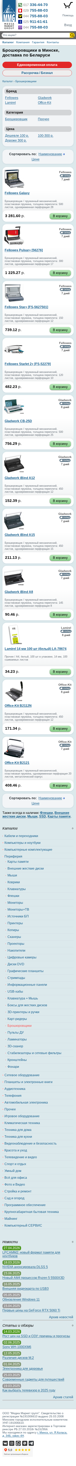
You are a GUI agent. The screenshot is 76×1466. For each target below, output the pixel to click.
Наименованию (50, 154)
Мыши (12, 875)
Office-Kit (44, 102)
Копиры (13, 930)
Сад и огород (14, 1198)
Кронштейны (17, 1060)
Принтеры (15, 923)
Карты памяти (18, 861)
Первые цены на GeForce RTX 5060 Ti (31, 1310)
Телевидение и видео (20, 1157)
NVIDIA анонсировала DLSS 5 (25, 1267)
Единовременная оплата (37, 65)
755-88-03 (39, 10)
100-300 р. (45, 135)
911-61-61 (39, 21)
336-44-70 (39, 5)
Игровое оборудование (22, 1116)
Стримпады (16, 978)
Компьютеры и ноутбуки (22, 842)
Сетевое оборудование (22, 1075)
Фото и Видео (14, 1184)
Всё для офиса (15, 1177)
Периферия (13, 856)
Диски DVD (15, 964)
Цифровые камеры (21, 957)
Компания (23, 42)
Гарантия (38, 42)
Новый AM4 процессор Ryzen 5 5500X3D (33, 1277)
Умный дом (12, 1171)
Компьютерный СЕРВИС (23, 1225)
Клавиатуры (16, 889)
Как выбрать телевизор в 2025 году (28, 1390)
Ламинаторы (17, 1039)
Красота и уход (15, 1150)
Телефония (12, 1095)
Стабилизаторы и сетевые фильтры (34, 1053)
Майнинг (10, 1218)
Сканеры (14, 937)
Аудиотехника (14, 1089)
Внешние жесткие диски (25, 868)
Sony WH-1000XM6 (16, 1347)
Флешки (13, 896)
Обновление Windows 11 (21, 1299)
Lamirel (10, 102)
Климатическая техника (22, 1123)
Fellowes (11, 98)
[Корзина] (68, 6)
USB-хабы (15, 991)
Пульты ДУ (15, 1032)
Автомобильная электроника (26, 1102)
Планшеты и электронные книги (28, 1082)
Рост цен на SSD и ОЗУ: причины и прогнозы (36, 1336)
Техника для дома (17, 1130)
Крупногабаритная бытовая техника (31, 1212)
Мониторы (15, 902)
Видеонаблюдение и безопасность (30, 1143)
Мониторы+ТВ (18, 909)
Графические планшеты (25, 971)
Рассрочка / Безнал (37, 73)
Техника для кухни (18, 1136)
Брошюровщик (16, 119)
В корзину (60, 216)
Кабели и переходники (21, 836)
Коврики (13, 882)
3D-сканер (15, 1046)
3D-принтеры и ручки (23, 1012)
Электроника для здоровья (22, 1368)
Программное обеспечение (25, 1205)
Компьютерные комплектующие (28, 849)
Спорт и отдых (15, 1164)
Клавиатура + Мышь (22, 998)
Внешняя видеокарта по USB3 (25, 1288)
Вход (68, 25)
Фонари (13, 1066)
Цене (36, 159)
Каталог (8, 42)
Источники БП (18, 916)
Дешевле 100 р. (17, 135)
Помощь (68, 15)
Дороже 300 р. (16, 140)
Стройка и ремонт (17, 1191)
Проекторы (15, 943)
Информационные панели (27, 984)
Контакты (53, 42)
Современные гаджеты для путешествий (33, 1379)
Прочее (43, 119)
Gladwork (45, 98)
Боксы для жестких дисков (27, 1005)
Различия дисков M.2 (18, 1357)
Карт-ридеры (17, 1019)
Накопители (16, 950)
